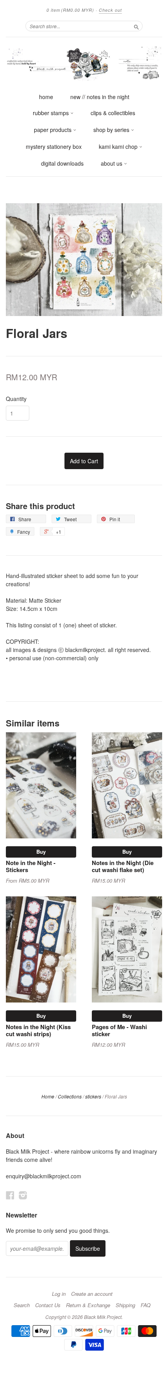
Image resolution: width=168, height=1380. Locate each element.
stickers (93, 1096)
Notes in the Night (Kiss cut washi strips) (38, 1030)
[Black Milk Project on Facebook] (10, 1194)
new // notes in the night (99, 97)
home (46, 97)
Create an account (92, 1294)
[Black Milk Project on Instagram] (23, 1194)
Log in (59, 1294)
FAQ (145, 1305)
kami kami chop (119, 146)
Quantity (16, 398)
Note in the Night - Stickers (30, 866)
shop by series (112, 130)
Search (22, 1305)
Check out (110, 10)
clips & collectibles (113, 113)
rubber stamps (51, 113)
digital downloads (62, 163)
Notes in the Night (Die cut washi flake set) (123, 866)
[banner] (84, 63)
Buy (41, 851)
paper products (53, 130)
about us (112, 163)
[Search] (136, 25)
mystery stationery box (54, 146)
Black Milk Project (103, 1316)
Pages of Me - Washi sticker (119, 1030)
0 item (70, 10)
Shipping (125, 1305)
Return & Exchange (88, 1305)
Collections (70, 1096)
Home (47, 1096)
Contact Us (48, 1305)
